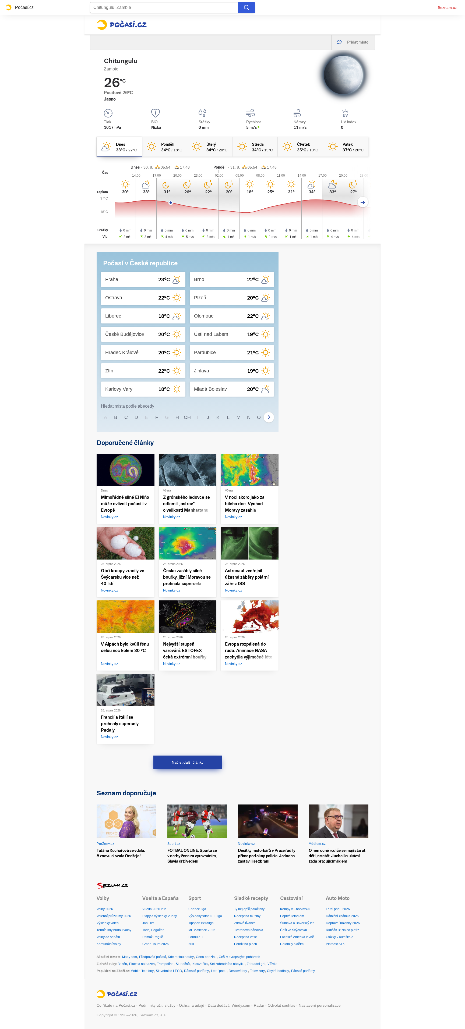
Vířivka (272, 964)
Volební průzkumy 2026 (114, 916)
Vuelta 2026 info (154, 909)
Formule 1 (195, 937)
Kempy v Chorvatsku (295, 909)
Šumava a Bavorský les (297, 923)
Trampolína (165, 964)
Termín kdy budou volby (114, 930)
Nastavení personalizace (320, 1005)
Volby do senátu (108, 937)
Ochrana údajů (191, 1005)
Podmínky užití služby (157, 1005)
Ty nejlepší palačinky (249, 909)
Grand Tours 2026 (155, 944)
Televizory (257, 971)
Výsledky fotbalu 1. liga (205, 916)
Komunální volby (109, 944)
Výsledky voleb (108, 923)
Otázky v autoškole (339, 937)
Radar (259, 1005)
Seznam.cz (447, 7)
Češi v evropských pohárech (239, 957)
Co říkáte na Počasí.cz (116, 1005)
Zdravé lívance (245, 923)
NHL (191, 944)
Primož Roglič (152, 937)
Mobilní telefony (142, 971)
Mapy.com (129, 957)
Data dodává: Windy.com (229, 1005)
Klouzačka (200, 964)
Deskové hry (238, 971)
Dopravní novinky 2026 (343, 923)
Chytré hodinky (278, 971)
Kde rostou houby (181, 957)
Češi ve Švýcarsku (293, 930)
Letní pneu (219, 971)
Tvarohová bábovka (248, 930)
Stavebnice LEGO (169, 971)
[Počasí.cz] (122, 25)
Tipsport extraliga (201, 923)
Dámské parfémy (196, 971)
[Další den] (362, 202)
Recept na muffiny (247, 916)
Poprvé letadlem (292, 916)
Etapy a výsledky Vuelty (159, 916)
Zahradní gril (256, 964)
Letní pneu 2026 (338, 909)
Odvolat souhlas (281, 1005)
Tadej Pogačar (153, 930)
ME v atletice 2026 (201, 930)
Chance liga (197, 909)
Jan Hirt (148, 923)
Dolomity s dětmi (292, 944)
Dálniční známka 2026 (342, 916)
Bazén (122, 964)
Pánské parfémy (303, 971)
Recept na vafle (245, 937)
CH (187, 417)
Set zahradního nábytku (227, 964)
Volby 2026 (105, 909)
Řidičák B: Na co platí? (342, 930)
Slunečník (183, 964)
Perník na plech (245, 944)
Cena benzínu (206, 957)
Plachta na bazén (142, 964)
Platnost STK (335, 944)
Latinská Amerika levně (297, 937)
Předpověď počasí (152, 957)
